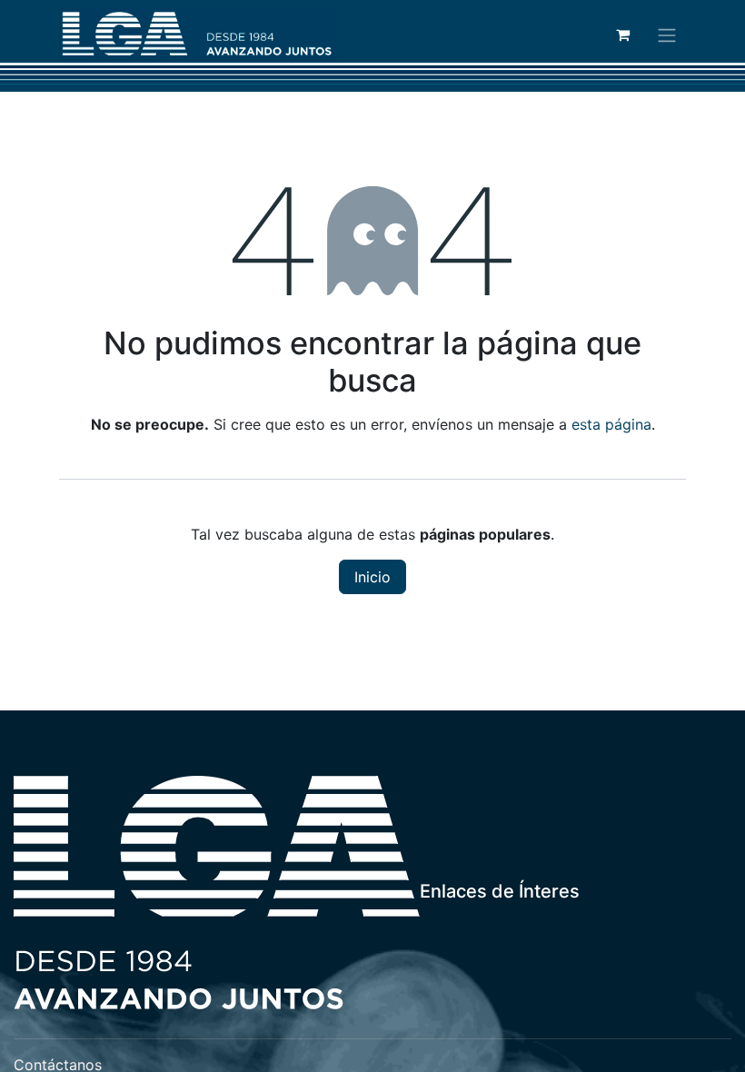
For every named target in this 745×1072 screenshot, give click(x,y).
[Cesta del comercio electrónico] (622, 34)
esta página (611, 424)
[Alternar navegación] (667, 35)
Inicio (372, 577)
